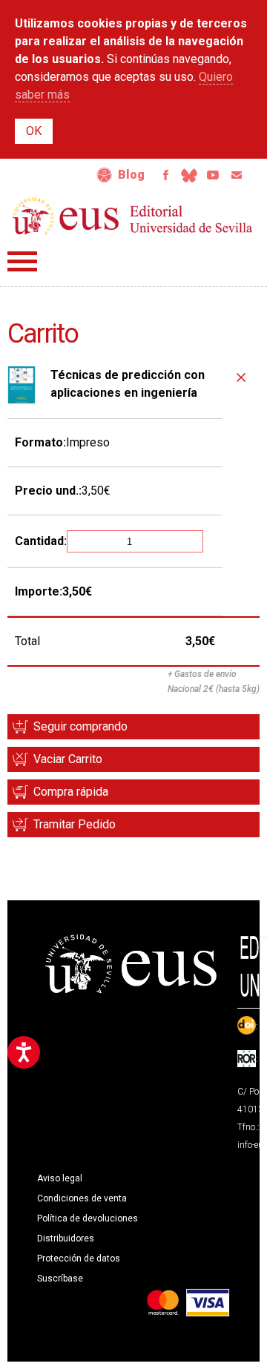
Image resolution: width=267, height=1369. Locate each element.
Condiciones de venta (82, 1198)
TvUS (213, 175)
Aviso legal (59, 1178)
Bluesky (189, 175)
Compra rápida (70, 792)
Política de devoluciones (87, 1218)
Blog (131, 175)
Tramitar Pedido (74, 824)
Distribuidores (65, 1238)
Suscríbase (60, 1278)
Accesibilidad (104, 175)
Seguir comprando (80, 726)
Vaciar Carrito (67, 759)
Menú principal (22, 261)
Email (236, 175)
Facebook (165, 175)
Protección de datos (78, 1258)
